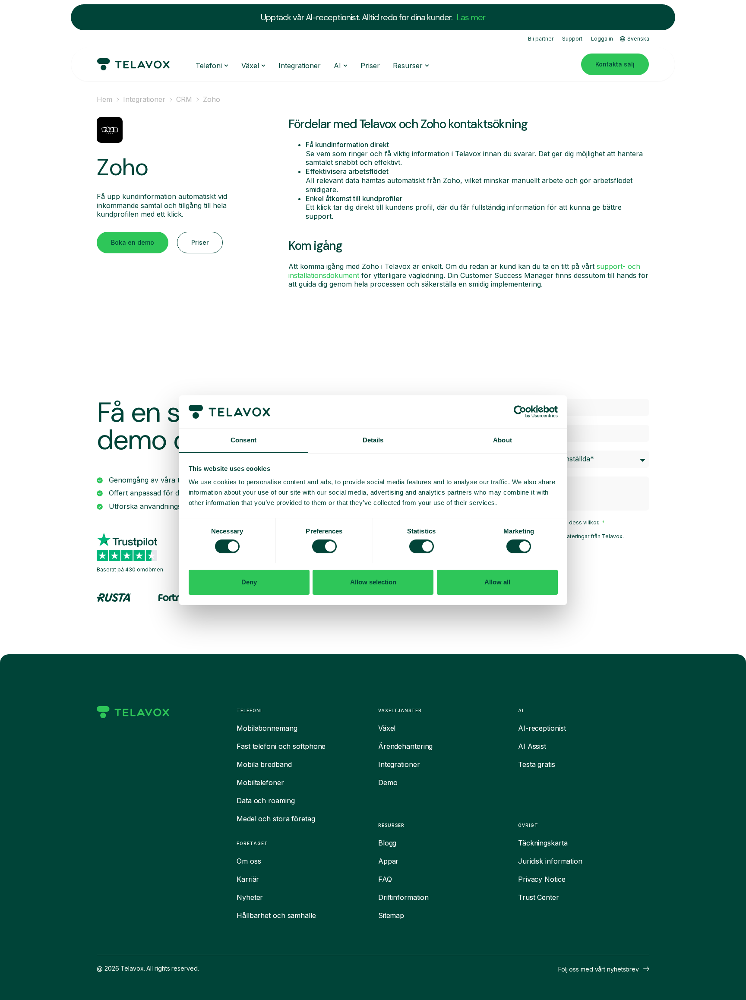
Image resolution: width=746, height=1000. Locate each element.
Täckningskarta (543, 843)
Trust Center (538, 897)
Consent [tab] (243, 440)
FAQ (385, 879)
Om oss (249, 861)
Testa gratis (536, 764)
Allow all (497, 582)
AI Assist (532, 746)
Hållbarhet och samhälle (276, 915)
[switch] (324, 546)
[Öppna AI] (345, 65)
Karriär (248, 879)
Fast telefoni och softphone (281, 746)
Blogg (387, 843)
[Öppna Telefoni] (226, 65)
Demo (388, 782)
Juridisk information (550, 861)
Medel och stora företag (276, 818)
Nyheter (250, 897)
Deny (249, 582)
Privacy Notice (542, 879)
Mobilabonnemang (267, 728)
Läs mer (471, 17)
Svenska (638, 38)
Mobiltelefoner (260, 782)
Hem (104, 99)
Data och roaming (265, 800)
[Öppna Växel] (263, 65)
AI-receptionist (542, 728)
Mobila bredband (264, 764)
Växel (387, 728)
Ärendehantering (405, 746)
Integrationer (144, 99)
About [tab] (502, 440)
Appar (388, 861)
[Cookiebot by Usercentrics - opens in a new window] (520, 411)
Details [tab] (373, 440)
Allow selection (373, 582)
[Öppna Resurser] (427, 65)
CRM (184, 99)
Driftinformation (403, 897)
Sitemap (391, 915)
